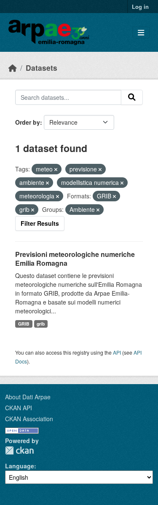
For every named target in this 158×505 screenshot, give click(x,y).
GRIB (23, 324)
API (117, 352)
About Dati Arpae (28, 397)
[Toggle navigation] (141, 33)
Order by (27, 122)
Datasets (41, 67)
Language (19, 466)
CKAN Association (29, 418)
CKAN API (18, 407)
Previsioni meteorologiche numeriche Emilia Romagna (75, 258)
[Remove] (55, 169)
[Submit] (132, 97)
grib (41, 324)
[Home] (12, 67)
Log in (140, 7)
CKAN (19, 450)
